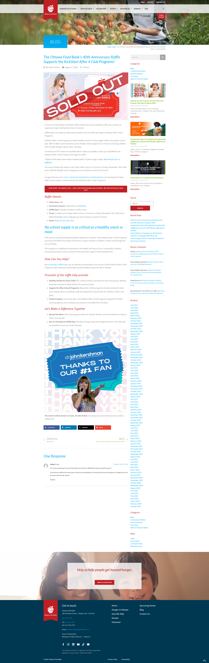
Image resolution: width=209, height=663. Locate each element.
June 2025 (134, 339)
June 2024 (134, 370)
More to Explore (136, 74)
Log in (132, 538)
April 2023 (134, 407)
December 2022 (136, 415)
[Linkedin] (73, 644)
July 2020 (134, 491)
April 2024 (134, 376)
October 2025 (135, 329)
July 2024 (134, 368)
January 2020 (135, 506)
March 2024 (135, 378)
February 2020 (135, 504)
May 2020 (134, 496)
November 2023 (136, 389)
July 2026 (134, 305)
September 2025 (136, 331)
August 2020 (135, 488)
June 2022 (134, 430)
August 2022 (135, 425)
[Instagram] (68, 644)
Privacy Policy (112, 659)
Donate (150, 2)
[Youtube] (78, 644)
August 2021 (135, 457)
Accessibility (126, 659)
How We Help (86, 9)
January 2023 (135, 412)
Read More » (135, 117)
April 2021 (134, 467)
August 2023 (135, 396)
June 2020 (134, 493)
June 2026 (134, 308)
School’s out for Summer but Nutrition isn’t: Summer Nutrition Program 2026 (147, 102)
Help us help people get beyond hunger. (104, 570)
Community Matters (138, 71)
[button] (163, 8)
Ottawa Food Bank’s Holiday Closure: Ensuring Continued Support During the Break (145, 272)
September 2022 (136, 423)
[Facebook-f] (63, 644)
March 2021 (135, 470)
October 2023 (135, 391)
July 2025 (134, 336)
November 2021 (136, 449)
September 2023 (136, 394)
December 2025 (136, 323)
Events (113, 9)
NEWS (142, 2)
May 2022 (134, 433)
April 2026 (134, 313)
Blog (114, 47)
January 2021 (135, 475)
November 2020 (136, 480)
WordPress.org (136, 546)
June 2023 (134, 402)
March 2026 (135, 315)
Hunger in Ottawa (68, 9)
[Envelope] (88, 644)
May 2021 (134, 464)
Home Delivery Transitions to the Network (146, 178)
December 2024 (136, 355)
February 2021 (135, 472)
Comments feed (136, 544)
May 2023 (134, 404)
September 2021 (136, 454)
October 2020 (135, 483)
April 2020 (134, 498)
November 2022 (136, 417)
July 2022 (134, 428)
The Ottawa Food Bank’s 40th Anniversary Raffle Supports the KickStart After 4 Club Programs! (147, 254)
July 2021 (134, 459)
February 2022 (135, 441)
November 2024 (136, 357)
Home (109, 47)
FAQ (146, 9)
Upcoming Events (148, 605)
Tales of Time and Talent (139, 79)
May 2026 (134, 310)
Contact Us (160, 2)
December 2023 (136, 386)
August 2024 (135, 365)
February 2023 (135, 410)
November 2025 (136, 326)
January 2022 (135, 444)
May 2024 (134, 373)
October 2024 (135, 360)
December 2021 (136, 446)
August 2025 (135, 334)
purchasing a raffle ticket (57, 264)
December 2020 (136, 478)
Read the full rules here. (64, 220)
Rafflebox (82, 206)
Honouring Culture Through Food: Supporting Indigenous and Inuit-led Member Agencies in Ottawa (147, 141)
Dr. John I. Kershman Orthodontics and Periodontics (83, 177)
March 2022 (135, 438)
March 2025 (135, 347)
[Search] (162, 57)
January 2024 (135, 383)
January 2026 (135, 321)
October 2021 (135, 451)
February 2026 (135, 318)
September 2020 (136, 485)
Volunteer (101, 9)
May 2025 (134, 342)
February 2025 (135, 349)
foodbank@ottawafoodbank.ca (78, 629)
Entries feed (134, 541)
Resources (125, 9)
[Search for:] (141, 203)
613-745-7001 (70, 622)
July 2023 (134, 399)
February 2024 (135, 381)
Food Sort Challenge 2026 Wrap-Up (143, 236)
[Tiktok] (83, 644)
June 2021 (134, 462)
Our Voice (134, 76)
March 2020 (135, 501)
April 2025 (134, 344)
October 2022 (135, 420)
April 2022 (134, 436)
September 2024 (136, 363)
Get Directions (67, 618)
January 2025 (135, 352)
